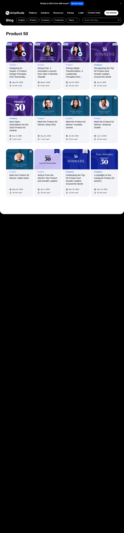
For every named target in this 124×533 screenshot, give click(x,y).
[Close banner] (120, 3)
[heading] (54, 3)
